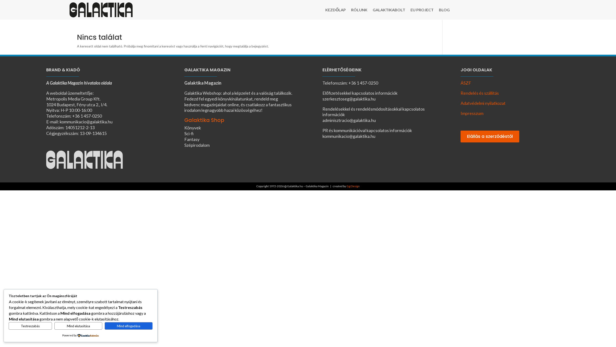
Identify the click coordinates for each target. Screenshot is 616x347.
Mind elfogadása (128, 326)
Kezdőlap (335, 10)
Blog (444, 10)
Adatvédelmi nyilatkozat (483, 103)
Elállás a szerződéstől (490, 136)
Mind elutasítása (78, 326)
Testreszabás (30, 326)
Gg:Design (353, 186)
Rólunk (359, 10)
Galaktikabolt (389, 10)
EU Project (422, 10)
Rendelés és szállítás (480, 93)
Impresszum (472, 113)
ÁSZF (466, 83)
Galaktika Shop (204, 120)
